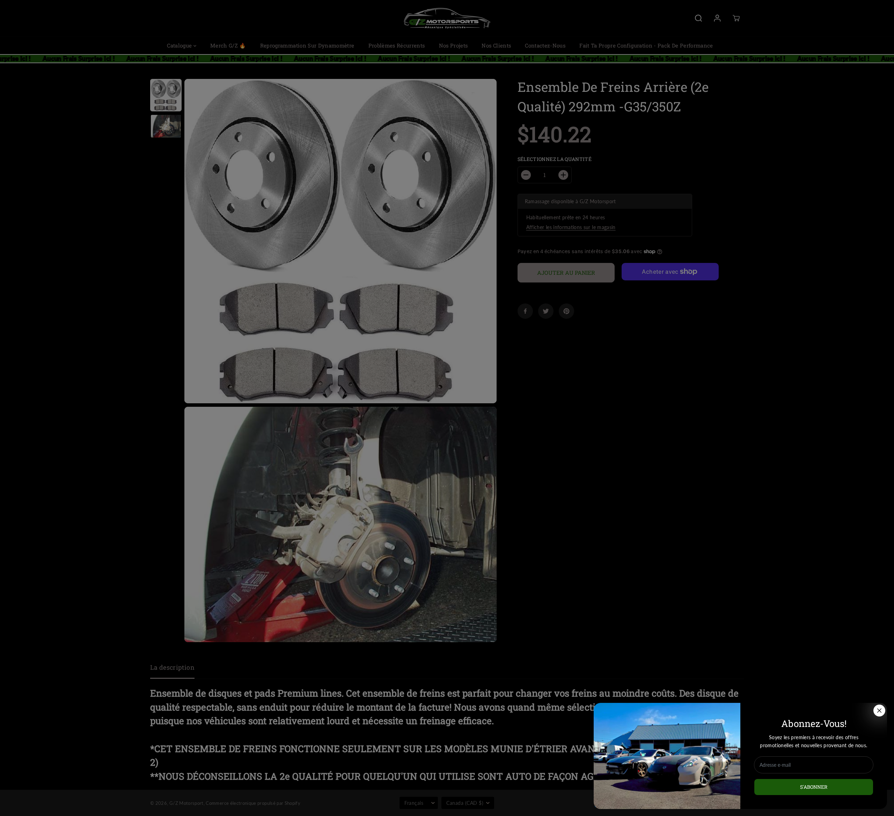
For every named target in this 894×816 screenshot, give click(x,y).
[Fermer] (879, 710)
